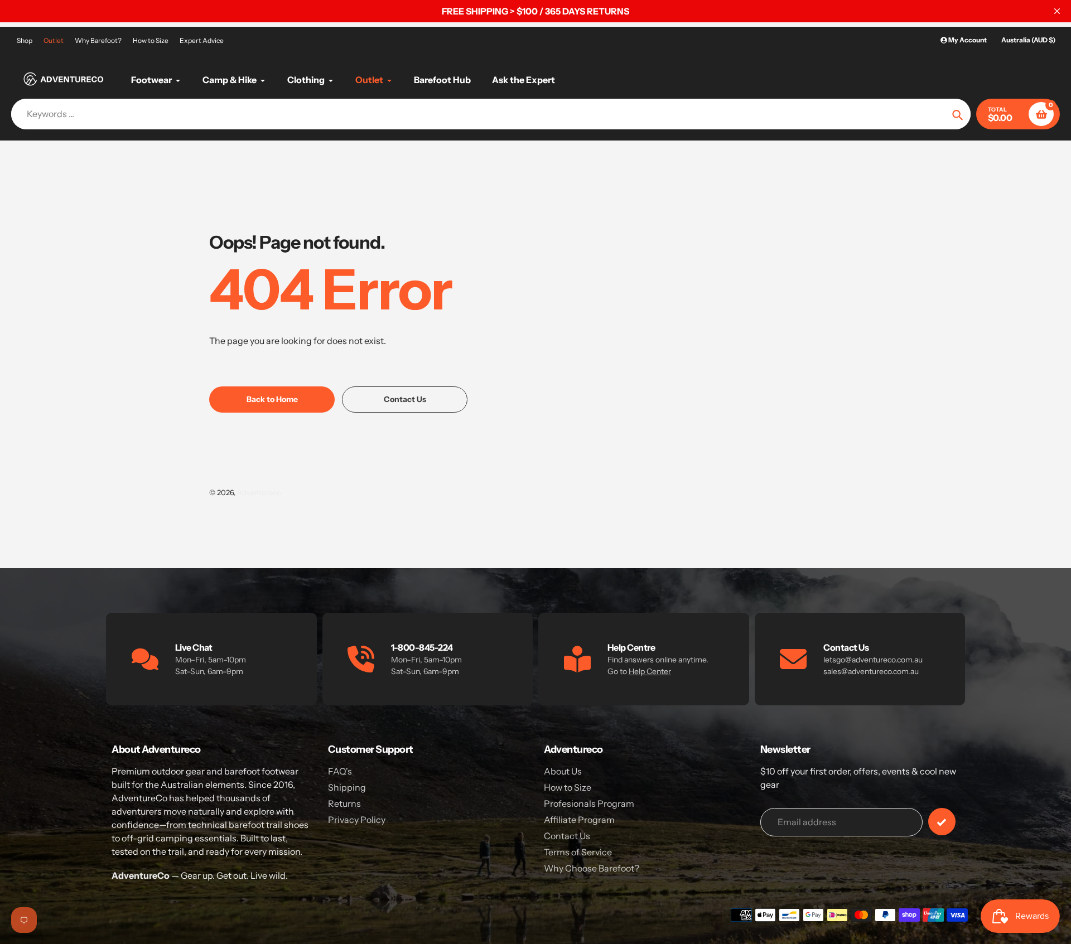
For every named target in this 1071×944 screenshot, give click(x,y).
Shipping (347, 787)
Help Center (650, 671)
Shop (24, 40)
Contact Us (567, 835)
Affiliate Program (579, 819)
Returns (344, 803)
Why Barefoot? (98, 40)
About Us (563, 771)
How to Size (150, 40)
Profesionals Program (589, 803)
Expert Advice (202, 40)
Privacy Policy (356, 819)
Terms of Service (578, 852)
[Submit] (942, 821)
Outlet (54, 40)
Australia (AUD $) (1028, 40)
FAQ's (340, 771)
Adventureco (259, 492)
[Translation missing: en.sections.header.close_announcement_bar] (1057, 11)
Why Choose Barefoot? (591, 868)
